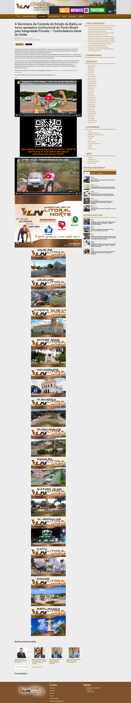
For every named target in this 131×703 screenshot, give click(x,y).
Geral (89, 140)
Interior (90, 145)
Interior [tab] (93, 173)
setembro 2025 (92, 85)
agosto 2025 (91, 87)
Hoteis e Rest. (72, 16)
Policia (90, 147)
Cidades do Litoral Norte (29, 16)
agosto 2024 (91, 104)
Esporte (90, 138)
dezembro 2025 (92, 80)
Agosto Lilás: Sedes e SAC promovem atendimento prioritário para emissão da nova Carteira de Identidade (100, 48)
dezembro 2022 (92, 106)
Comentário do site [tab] (37, 667)
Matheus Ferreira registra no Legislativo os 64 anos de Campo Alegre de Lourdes (39, 661)
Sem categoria (92, 149)
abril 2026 (91, 72)
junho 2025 (91, 90)
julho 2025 (91, 88)
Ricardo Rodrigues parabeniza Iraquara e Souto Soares (21, 661)
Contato (81, 16)
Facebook (52, 688)
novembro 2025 (92, 81)
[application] (48, 98)
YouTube (51, 693)
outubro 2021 (92, 111)
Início (18, 16)
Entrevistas (91, 136)
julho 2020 (91, 117)
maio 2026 (91, 71)
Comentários (19, 44)
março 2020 (91, 119)
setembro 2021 (92, 113)
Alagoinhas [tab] (100, 173)
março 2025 (91, 95)
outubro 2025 (92, 83)
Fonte (16, 77)
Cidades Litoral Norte (94, 133)
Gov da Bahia (42, 16)
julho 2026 (91, 67)
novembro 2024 (92, 101)
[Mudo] (77, 115)
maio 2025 (91, 92)
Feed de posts (92, 159)
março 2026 (91, 74)
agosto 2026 (91, 65)
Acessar (90, 157)
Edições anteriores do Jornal (96, 134)
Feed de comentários (94, 161)
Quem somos (90, 691)
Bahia (89, 131)
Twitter (51, 696)
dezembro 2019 (92, 120)
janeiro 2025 (91, 99)
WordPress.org (92, 163)
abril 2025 (91, 94)
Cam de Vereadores (54, 16)
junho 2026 (91, 69)
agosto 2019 (91, 122)
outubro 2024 (92, 103)
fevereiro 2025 (92, 97)
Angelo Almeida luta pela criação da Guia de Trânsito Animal (73, 661)
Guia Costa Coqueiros (94, 143)
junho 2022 (91, 108)
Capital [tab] (87, 173)
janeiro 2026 (91, 78)
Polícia (64, 16)
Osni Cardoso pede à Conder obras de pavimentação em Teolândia (55, 661)
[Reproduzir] (17, 115)
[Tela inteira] (79, 115)
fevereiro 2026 (92, 76)
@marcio (19, 38)
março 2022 (91, 110)
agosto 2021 (91, 115)
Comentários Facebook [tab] (22, 667)
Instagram (52, 690)
